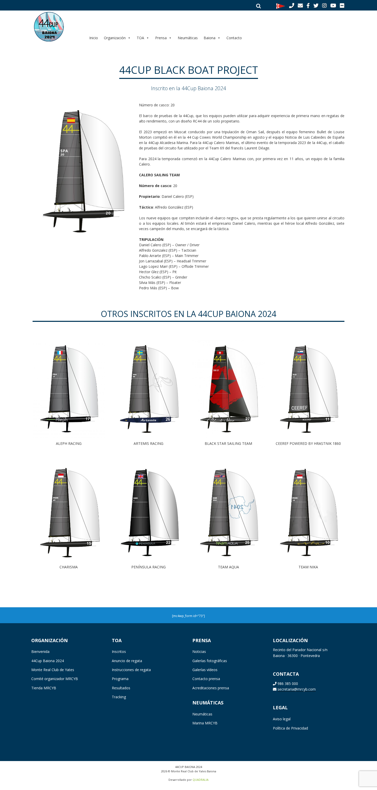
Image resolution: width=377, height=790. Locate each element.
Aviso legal (282, 718)
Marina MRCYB (204, 723)
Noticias (199, 651)
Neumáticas (188, 37)
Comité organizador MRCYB (54, 678)
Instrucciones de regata (131, 669)
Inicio (93, 37)
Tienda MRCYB (43, 687)
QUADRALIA (201, 780)
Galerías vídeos (204, 669)
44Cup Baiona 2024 (47, 660)
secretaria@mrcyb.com (296, 689)
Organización (115, 37)
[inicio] (57, 26)
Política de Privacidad (290, 728)
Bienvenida (40, 651)
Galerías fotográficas (209, 660)
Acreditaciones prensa (210, 687)
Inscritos (119, 651)
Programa (120, 678)
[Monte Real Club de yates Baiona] (280, 5)
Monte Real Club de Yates (52, 669)
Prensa (161, 37)
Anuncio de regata (127, 660)
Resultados (121, 687)
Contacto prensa (206, 678)
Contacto (234, 37)
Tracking (119, 696)
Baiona (209, 37)
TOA (140, 37)
